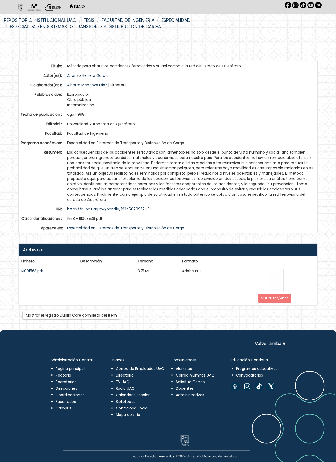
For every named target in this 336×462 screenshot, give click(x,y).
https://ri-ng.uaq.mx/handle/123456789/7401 (109, 209)
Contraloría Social (132, 408)
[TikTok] (259, 386)
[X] (270, 386)
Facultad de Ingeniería (128, 20)
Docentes (185, 388)
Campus (63, 408)
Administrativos (190, 395)
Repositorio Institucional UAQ (40, 20)
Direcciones (66, 388)
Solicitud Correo (190, 381)
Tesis (88, 20)
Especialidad (175, 20)
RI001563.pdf (32, 270)
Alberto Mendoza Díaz (87, 85)
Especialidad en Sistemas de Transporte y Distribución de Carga (85, 26)
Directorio (125, 375)
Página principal (70, 368)
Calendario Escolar (133, 395)
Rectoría (63, 375)
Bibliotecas (125, 401)
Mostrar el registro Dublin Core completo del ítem (71, 315)
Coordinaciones (70, 395)
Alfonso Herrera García (88, 75)
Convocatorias (249, 375)
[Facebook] (235, 386)
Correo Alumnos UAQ (195, 375)
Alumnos (184, 368)
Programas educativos (256, 368)
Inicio (79, 6)
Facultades (66, 401)
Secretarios (66, 381)
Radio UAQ (125, 388)
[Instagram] (247, 386)
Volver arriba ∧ (270, 343)
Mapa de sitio (128, 414)
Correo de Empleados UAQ (140, 368)
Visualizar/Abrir (274, 298)
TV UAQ (122, 381)
